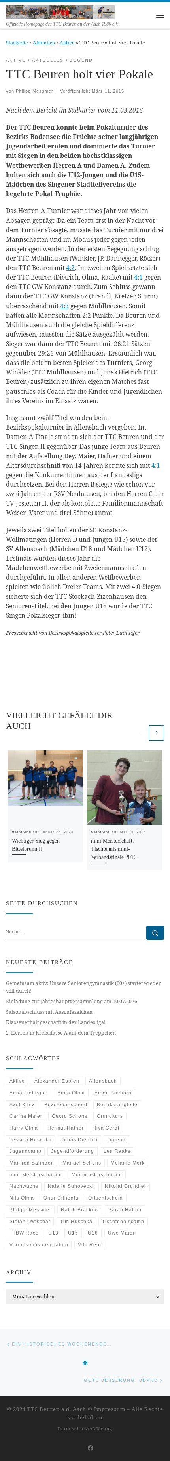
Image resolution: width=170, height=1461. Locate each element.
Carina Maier (25, 1116)
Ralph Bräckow (80, 1210)
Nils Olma (21, 1198)
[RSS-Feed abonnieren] (79, 1448)
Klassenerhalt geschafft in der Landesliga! (56, 1022)
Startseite (17, 42)
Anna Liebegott (28, 1093)
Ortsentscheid (105, 1198)
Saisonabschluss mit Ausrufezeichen (49, 1012)
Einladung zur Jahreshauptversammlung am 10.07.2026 (71, 1001)
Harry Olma (23, 1128)
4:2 (70, 267)
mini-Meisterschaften (35, 1175)
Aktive (67, 42)
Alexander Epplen (56, 1081)
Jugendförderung (72, 1151)
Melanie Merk (128, 1163)
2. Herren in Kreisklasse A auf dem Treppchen (61, 1033)
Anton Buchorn (113, 1093)
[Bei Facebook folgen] (90, 1448)
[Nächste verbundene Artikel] (156, 733)
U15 (73, 1233)
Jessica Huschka (30, 1140)
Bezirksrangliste (117, 1104)
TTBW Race (24, 1233)
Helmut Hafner (65, 1128)
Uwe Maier (121, 1233)
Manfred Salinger (31, 1163)
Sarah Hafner (125, 1210)
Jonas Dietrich (79, 1140)
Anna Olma (71, 1093)
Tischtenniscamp (123, 1221)
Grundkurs (110, 1116)
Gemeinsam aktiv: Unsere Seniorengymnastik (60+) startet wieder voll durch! (83, 987)
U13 (53, 1233)
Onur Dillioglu (61, 1198)
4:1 (138, 277)
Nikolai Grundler (125, 1186)
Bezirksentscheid (65, 1104)
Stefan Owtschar (30, 1221)
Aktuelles (44, 42)
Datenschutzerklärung (85, 1428)
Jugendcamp (25, 1151)
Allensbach (103, 1081)
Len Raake (117, 1151)
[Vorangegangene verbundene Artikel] (139, 733)
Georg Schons (69, 1116)
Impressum (109, 1409)
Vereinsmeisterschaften (38, 1245)
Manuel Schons (81, 1163)
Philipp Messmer (34, 91)
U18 (93, 1233)
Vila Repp (90, 1245)
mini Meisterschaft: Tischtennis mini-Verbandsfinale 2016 (113, 849)
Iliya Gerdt (106, 1128)
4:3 (64, 306)
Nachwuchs (23, 1186)
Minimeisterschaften (97, 1175)
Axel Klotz (22, 1104)
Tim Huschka (76, 1221)
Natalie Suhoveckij (71, 1186)
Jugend (116, 1140)
